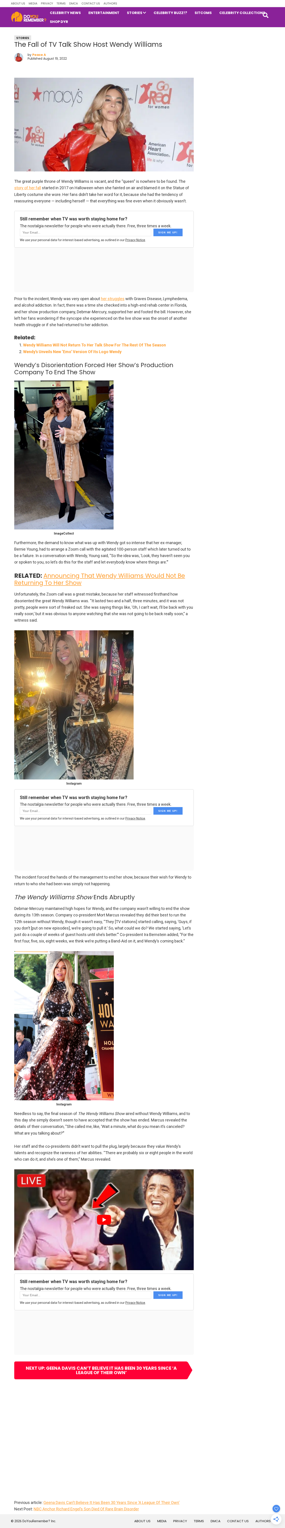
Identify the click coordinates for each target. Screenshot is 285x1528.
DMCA (73, 3)
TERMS (61, 3)
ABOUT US (18, 3)
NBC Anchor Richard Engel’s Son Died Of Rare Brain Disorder (86, 1509)
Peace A (39, 55)
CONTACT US (90, 3)
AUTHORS (110, 3)
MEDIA (33, 3)
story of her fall (27, 187)
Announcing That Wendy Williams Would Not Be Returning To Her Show (99, 579)
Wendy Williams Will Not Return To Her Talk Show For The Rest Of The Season (94, 345)
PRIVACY (47, 3)
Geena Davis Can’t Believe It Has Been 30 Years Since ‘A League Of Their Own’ (111, 1502)
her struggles (112, 298)
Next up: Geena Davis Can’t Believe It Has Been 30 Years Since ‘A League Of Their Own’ (101, 1370)
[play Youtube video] (104, 1219)
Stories (22, 38)
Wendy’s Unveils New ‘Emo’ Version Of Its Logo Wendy (72, 351)
